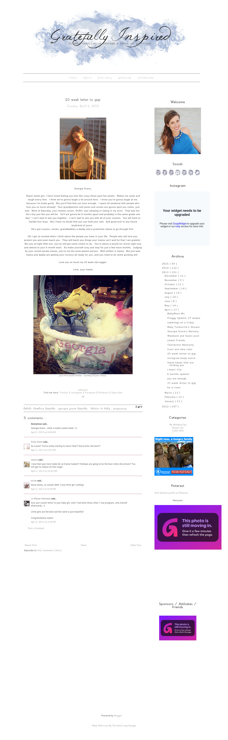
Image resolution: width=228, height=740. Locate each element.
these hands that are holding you (180, 364)
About (87, 77)
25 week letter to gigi (181, 353)
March (169, 392)
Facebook (90, 392)
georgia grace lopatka (74, 408)
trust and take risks (179, 349)
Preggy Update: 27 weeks (183, 318)
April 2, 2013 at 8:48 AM (43, 432)
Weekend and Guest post (183, 335)
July (167, 297)
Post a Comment (36, 528)
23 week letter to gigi (181, 383)
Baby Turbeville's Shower (183, 327)
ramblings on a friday (180, 322)
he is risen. (174, 387)
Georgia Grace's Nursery (183, 331)
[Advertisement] (173, 665)
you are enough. (177, 378)
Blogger (118, 715)
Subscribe (116, 392)
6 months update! (178, 374)
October (170, 284)
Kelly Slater (37, 441)
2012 (166, 406)
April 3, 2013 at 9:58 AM (43, 488)
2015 (166, 263)
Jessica (34, 459)
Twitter (64, 392)
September (172, 288)
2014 (166, 267)
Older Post (135, 545)
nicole (34, 480)
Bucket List (177, 427)
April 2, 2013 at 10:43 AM (44, 471)
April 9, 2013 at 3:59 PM (43, 521)
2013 (166, 272)
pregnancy (120, 408)
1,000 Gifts (178, 430)
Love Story (105, 77)
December (171, 275)
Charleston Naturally (180, 344)
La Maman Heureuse (41, 498)
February (171, 396)
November (171, 280)
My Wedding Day (177, 424)
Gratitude (124, 77)
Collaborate (146, 77)
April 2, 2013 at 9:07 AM (43, 450)
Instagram (76, 392)
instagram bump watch (181, 358)
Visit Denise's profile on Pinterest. (171, 492)
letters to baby (101, 408)
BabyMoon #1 (176, 313)
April (168, 309)
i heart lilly (174, 369)
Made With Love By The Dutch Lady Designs (114, 725)
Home (73, 77)
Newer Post (31, 545)
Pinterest (103, 392)
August (169, 292)
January (170, 401)
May (167, 305)
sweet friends (176, 340)
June (168, 301)
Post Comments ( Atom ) (49, 550)
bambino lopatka (45, 408)
